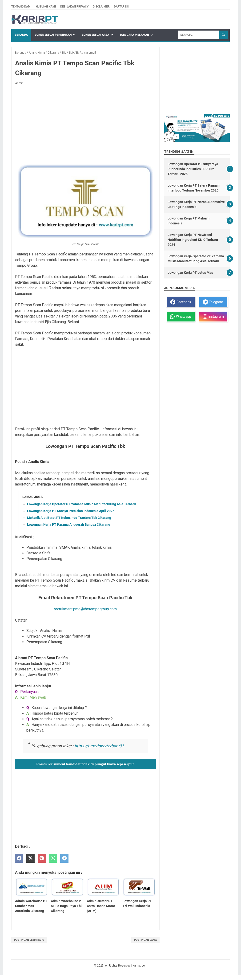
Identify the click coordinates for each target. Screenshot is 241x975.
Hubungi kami (46, 6)
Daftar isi (121, 6)
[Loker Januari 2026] (34, 19)
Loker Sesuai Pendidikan (53, 34)
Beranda (21, 34)
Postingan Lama (145, 939)
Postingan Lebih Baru (29, 939)
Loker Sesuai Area (95, 34)
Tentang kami (21, 6)
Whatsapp (183, 316)
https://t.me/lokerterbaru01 (99, 746)
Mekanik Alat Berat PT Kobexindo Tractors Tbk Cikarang (69, 518)
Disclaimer (101, 6)
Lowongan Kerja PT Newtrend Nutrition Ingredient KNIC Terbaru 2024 (193, 240)
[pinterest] (42, 858)
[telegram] (64, 858)
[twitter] (30, 858)
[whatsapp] (53, 858)
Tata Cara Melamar (134, 34)
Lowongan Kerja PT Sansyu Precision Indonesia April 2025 (70, 511)
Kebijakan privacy (74, 6)
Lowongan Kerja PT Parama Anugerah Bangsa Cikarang (68, 524)
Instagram (215, 316)
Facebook (183, 302)
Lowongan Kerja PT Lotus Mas (190, 272)
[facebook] (19, 858)
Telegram (215, 302)
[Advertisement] (85, 124)
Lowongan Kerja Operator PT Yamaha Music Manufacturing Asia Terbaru (81, 504)
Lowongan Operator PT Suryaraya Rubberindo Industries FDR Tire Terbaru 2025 (193, 169)
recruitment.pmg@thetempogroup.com (85, 609)
